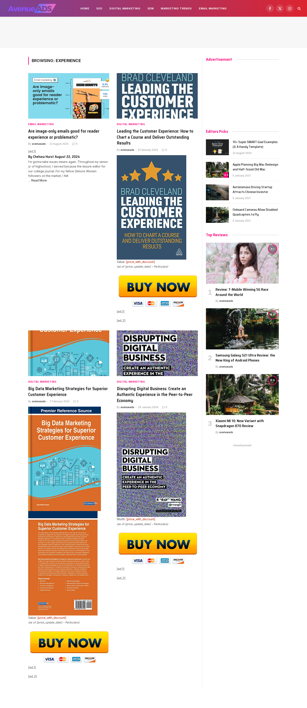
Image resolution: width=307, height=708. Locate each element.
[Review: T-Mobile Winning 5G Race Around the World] (242, 263)
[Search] (299, 8)
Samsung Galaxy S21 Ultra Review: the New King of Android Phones (245, 358)
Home (84, 8)
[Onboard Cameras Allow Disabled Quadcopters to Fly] (217, 215)
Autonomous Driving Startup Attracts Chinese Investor (252, 189)
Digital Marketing (124, 8)
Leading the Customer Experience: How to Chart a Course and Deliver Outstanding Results (155, 137)
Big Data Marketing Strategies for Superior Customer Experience (68, 392)
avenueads (39, 143)
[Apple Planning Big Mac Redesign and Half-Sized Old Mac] (217, 170)
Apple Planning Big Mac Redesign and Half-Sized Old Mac (255, 167)
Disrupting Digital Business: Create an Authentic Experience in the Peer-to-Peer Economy (155, 395)
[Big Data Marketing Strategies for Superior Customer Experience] (68, 353)
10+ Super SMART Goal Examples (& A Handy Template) (255, 144)
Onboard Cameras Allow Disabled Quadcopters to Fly (255, 212)
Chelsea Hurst (43, 156)
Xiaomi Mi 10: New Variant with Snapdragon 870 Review (240, 423)
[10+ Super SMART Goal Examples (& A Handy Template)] (217, 147)
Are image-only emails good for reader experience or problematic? (63, 134)
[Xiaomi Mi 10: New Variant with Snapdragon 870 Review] (242, 394)
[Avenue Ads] (31, 8)
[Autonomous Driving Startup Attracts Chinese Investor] (217, 192)
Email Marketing (213, 8)
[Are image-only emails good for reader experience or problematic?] (68, 96)
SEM (150, 8)
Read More (39, 180)
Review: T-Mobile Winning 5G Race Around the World (242, 292)
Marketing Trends (176, 8)
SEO (99, 8)
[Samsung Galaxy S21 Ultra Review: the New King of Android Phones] (242, 328)
